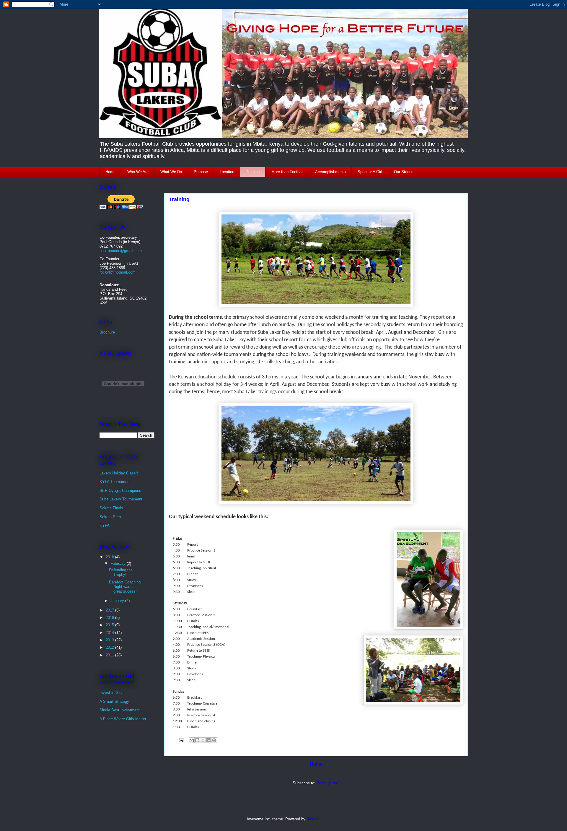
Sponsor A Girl (370, 172)
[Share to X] (203, 740)
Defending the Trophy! (121, 572)
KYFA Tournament (115, 481)
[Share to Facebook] (208, 740)
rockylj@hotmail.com (118, 272)
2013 (110, 640)
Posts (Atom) (328, 783)
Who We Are (138, 172)
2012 (110, 647)
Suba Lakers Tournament (121, 499)
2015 (110, 625)
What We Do (171, 172)
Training (253, 172)
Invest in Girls (111, 692)
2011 (110, 655)
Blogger (313, 819)
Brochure (107, 332)
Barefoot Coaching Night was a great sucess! (125, 586)
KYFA (105, 525)
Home (110, 172)
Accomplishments (330, 172)
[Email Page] (181, 740)
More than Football (287, 172)
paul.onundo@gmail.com (121, 250)
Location (227, 172)
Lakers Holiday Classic (119, 473)
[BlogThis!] (197, 740)
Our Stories (403, 172)
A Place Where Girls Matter (123, 719)
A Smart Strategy (114, 701)
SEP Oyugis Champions (120, 490)
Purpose (201, 172)
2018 (110, 557)
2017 (110, 610)
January (117, 601)
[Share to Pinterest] (214, 740)
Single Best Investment (120, 710)
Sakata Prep (110, 517)
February (118, 563)
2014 (110, 632)
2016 (110, 617)
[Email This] (192, 740)
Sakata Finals (111, 508)
